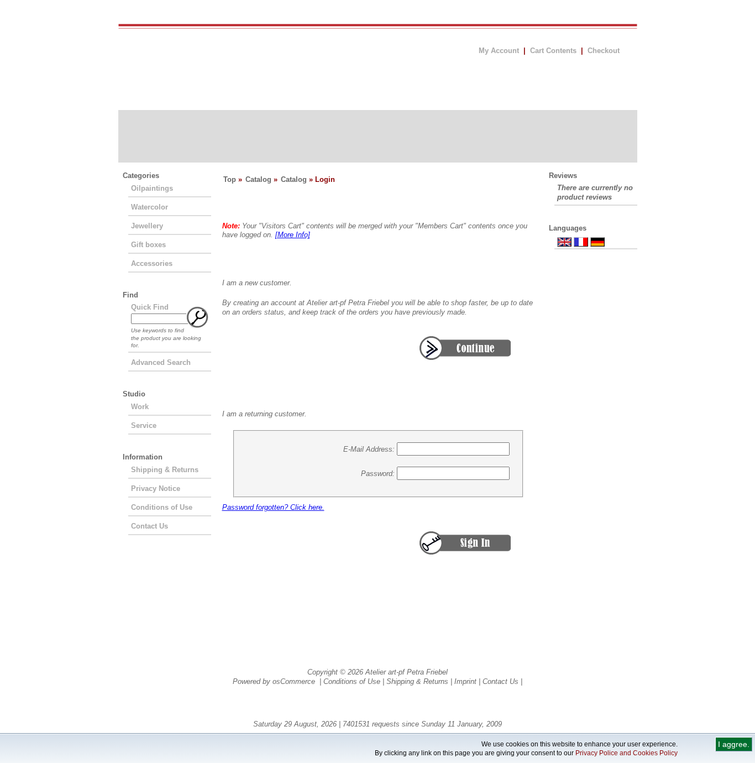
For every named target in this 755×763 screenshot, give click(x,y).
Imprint (465, 681)
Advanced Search (161, 362)
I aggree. (733, 744)
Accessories (151, 263)
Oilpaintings (152, 188)
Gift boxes (148, 245)
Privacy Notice (155, 488)
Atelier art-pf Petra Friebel (406, 672)
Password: (378, 473)
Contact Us (149, 526)
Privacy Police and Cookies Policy (626, 753)
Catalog (258, 179)
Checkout (604, 50)
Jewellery (147, 226)
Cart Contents (553, 50)
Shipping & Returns (164, 470)
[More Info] (292, 235)
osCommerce (293, 681)
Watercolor (149, 207)
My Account (499, 50)
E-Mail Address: (369, 449)
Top (229, 179)
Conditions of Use (161, 507)
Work (140, 407)
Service (143, 425)
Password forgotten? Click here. (273, 507)
